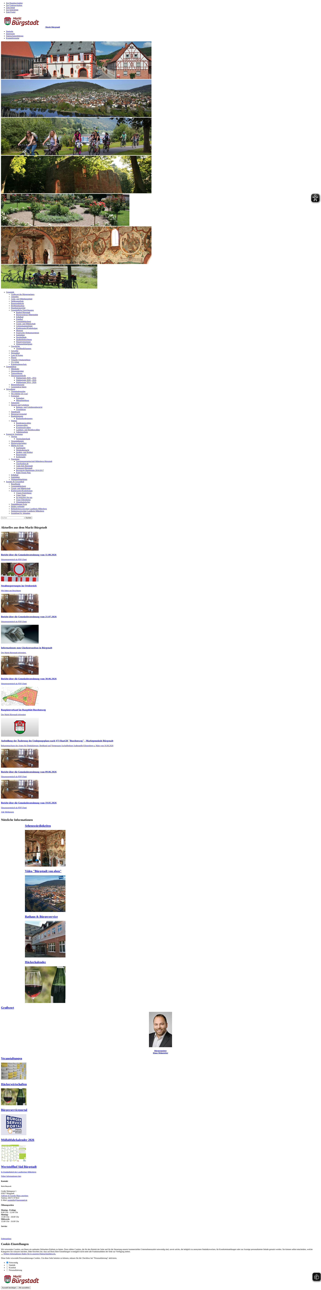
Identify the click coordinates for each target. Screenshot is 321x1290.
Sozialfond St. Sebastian (20, 513)
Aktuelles (15, 297)
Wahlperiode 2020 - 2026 (26, 380)
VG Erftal (15, 362)
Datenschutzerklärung (14, 36)
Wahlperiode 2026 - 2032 (26, 378)
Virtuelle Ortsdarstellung (20, 360)
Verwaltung (10, 389)
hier (19, 1176)
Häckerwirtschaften (18, 443)
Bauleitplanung (17, 416)
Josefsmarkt (20, 448)
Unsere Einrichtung (23, 493)
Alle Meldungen (7, 812)
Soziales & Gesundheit (15, 482)
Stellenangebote (17, 301)
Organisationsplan (18, 391)
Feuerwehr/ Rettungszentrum (27, 333)
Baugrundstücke (17, 303)
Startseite (9, 31)
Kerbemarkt (20, 457)
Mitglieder (15, 369)
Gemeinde (10, 292)
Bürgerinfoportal (17, 385)
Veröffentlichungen (23, 348)
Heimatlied (15, 353)
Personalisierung (15, 1270)
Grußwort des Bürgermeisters (22, 294)
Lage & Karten (17, 355)
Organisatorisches (23, 502)
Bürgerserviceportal (19, 414)
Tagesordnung (16, 373)
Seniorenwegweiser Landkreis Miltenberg (27, 511)
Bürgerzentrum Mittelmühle (27, 315)
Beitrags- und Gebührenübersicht (29, 407)
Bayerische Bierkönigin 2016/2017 (30, 470)
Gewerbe (14, 351)
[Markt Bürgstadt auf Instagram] (4, 1234)
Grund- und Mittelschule (25, 324)
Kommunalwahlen (23, 427)
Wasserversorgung (23, 342)
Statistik (12, 1265)
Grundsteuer (21, 409)
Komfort (12, 1268)
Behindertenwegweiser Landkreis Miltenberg (29, 509)
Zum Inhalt (10, 8)
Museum (19, 330)
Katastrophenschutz (19, 364)
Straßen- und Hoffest (24, 452)
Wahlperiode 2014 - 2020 (26, 382)
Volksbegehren (22, 432)
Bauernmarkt (21, 455)
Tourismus (15, 459)
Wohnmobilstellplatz (24, 344)
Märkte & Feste (17, 445)
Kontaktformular (12, 38)
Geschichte (15, 346)
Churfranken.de (22, 464)
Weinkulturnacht (22, 450)
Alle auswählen (24, 1288)
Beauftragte (15, 484)
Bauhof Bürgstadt (23, 312)
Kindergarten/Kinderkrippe (26, 328)
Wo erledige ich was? (19, 394)
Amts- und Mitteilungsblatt (21, 299)
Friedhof (19, 319)
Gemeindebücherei (23, 321)
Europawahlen (22, 425)
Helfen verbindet (17, 506)
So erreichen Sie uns (24, 497)
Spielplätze (20, 335)
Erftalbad (19, 317)
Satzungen (15, 403)
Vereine (14, 436)
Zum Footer (10, 12)
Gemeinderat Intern (18, 387)
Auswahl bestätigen (9, 1288)
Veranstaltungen (17, 441)
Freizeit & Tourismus (14, 434)
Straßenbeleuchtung (24, 339)
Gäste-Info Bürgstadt (24, 466)
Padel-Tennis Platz (23, 473)
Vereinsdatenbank (23, 439)
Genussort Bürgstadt (24, 468)
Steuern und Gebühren (20, 405)
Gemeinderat (11, 367)
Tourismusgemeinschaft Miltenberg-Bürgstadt (34, 461)
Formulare (15, 396)
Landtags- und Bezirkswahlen (28, 430)
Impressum (10, 34)
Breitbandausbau (17, 306)
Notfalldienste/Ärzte (19, 504)
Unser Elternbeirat (23, 500)
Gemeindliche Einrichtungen (22, 310)
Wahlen (14, 421)
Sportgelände (21, 337)
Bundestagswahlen (23, 423)
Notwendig (13, 1263)
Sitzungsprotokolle (18, 376)
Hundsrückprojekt (18, 308)
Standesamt (15, 412)
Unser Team (21, 495)
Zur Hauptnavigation (14, 3)
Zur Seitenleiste (12, 10)
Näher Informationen (9, 1176)
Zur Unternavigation (14, 5)
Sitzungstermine (17, 371)
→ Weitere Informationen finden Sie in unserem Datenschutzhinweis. (28, 1254)
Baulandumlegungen (24, 418)
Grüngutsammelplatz (24, 326)
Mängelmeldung (22, 400)
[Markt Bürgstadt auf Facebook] (11, 1234)
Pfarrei (13, 358)
